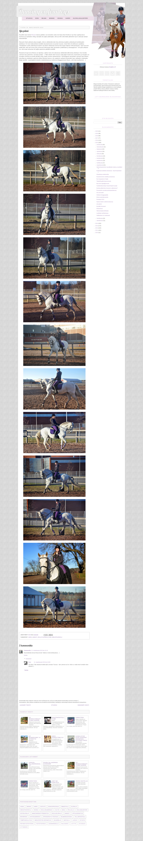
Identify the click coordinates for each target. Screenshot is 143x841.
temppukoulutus (26, 820)
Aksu (63, 810)
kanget (34, 637)
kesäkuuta (99, 158)
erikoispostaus (53, 806)
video (22, 806)
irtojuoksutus (77, 813)
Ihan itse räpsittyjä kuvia (103, 183)
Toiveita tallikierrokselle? (35, 764)
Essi (37, 18)
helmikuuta (100, 218)
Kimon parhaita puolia (102, 197)
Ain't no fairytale (55, 781)
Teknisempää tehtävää (102, 211)
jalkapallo (57, 820)
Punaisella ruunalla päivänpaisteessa (106, 190)
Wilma (44, 18)
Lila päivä (99, 204)
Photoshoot (100, 208)
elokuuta (99, 153)
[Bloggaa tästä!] (46, 635)
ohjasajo (82, 823)
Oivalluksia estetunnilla (103, 174)
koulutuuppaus (43, 637)
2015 (96, 142)
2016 (96, 140)
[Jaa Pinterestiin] (52, 635)
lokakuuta (99, 149)
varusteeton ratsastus (43, 820)
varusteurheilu (57, 637)
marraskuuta (100, 147)
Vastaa (25, 655)
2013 (96, 225)
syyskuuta (99, 151)
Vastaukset (28, 658)
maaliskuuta (100, 165)
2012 (96, 228)
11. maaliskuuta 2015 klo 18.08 (42, 662)
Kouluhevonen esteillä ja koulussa (106, 176)
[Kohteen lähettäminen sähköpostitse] (45, 635)
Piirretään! (79, 717)
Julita (57, 810)
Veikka (60, 18)
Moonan (33, 35)
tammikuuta (100, 220)
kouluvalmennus (46, 810)
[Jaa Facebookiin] (50, 635)
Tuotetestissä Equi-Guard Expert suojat (107, 186)
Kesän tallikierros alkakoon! (50, 763)
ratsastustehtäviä (26, 823)
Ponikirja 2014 (100, 199)
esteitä (42, 806)
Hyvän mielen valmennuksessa (105, 201)
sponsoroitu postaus (50, 816)
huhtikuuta (100, 163)
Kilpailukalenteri (80, 18)
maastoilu (64, 806)
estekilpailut (24, 813)
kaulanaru (64, 823)
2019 (96, 133)
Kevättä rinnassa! (101, 206)
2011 (96, 230)
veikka (36, 810)
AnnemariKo (27, 650)
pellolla (71, 810)
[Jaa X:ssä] (48, 635)
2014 (96, 223)
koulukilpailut (57, 813)
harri (30, 637)
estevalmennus (35, 816)
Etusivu (29, 18)
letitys (73, 823)
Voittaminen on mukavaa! (103, 215)
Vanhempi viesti (83, 705)
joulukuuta (100, 144)
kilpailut (74, 806)
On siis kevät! (100, 192)
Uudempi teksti (25, 705)
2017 (96, 138)
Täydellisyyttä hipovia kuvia (104, 181)
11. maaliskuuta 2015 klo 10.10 (39, 650)
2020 (96, 131)
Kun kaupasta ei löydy (102, 179)
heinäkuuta (100, 156)
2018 (96, 135)
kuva (49, 637)
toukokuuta (100, 160)
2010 (96, 232)
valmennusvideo (66, 816)
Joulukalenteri (82, 810)
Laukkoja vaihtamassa (102, 213)
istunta (82, 820)
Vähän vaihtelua (81, 781)
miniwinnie (23, 816)
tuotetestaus (41, 823)
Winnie (52, 18)
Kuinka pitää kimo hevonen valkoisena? (107, 188)
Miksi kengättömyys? (58, 737)
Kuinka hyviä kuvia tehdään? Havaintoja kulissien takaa (81, 738)
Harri (68, 18)
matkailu (67, 820)
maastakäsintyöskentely (40, 813)
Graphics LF (112, 67)
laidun (75, 820)
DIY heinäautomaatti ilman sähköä (35, 719)
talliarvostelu (80, 816)
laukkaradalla (53, 823)
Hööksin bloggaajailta (102, 195)
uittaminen (24, 827)
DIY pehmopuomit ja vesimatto (34, 738)
